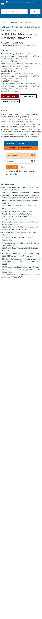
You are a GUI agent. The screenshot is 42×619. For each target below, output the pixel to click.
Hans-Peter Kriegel (8, 53)
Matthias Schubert (8, 84)
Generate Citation (10, 101)
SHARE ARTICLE (29, 96)
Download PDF (11, 96)
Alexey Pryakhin (7, 73)
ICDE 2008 (28, 22)
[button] (38, 16)
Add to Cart (11, 167)
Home (3, 22)
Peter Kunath (6, 63)
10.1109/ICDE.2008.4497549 (23, 45)
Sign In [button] (29, 148)
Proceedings (12, 22)
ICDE (21, 22)
